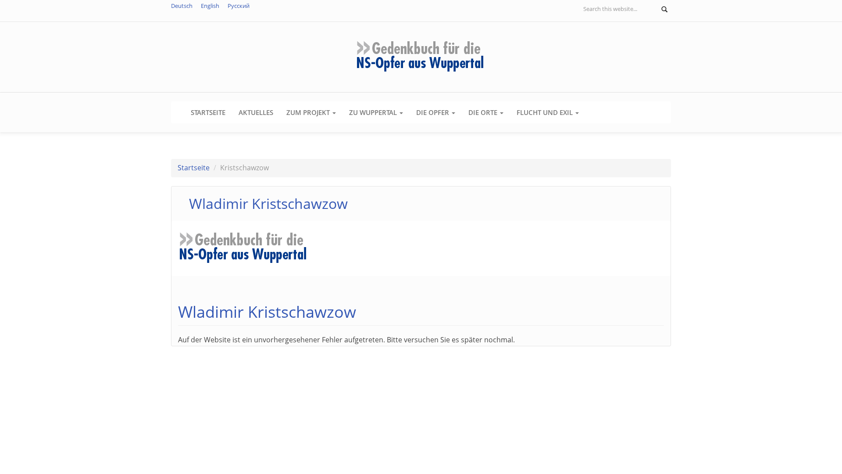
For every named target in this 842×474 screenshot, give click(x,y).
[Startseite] (421, 56)
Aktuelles (256, 112)
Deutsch (182, 6)
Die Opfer (433, 112)
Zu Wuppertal (374, 112)
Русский (239, 6)
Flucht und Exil (545, 112)
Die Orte (483, 112)
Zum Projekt (309, 112)
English (210, 6)
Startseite (208, 112)
